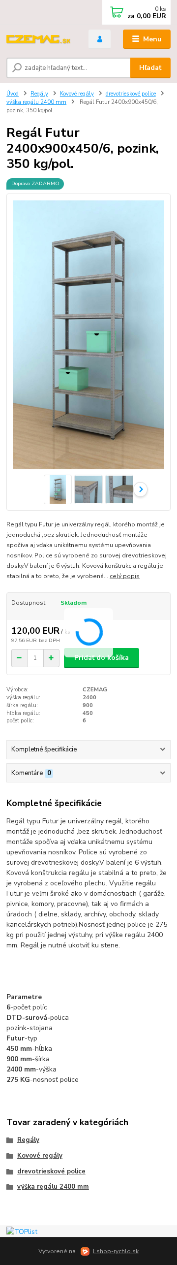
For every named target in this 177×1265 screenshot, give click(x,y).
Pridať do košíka (101, 657)
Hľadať (150, 67)
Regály (39, 93)
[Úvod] (40, 39)
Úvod (12, 93)
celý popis (125, 576)
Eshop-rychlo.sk (116, 1251)
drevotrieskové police (131, 93)
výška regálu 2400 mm (36, 102)
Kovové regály (77, 93)
